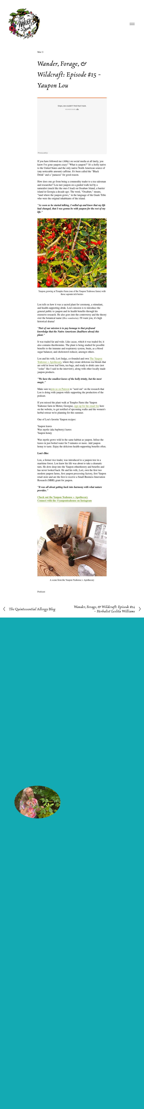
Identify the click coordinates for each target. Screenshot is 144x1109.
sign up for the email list (86, 406)
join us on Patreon (60, 389)
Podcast (41, 591)
